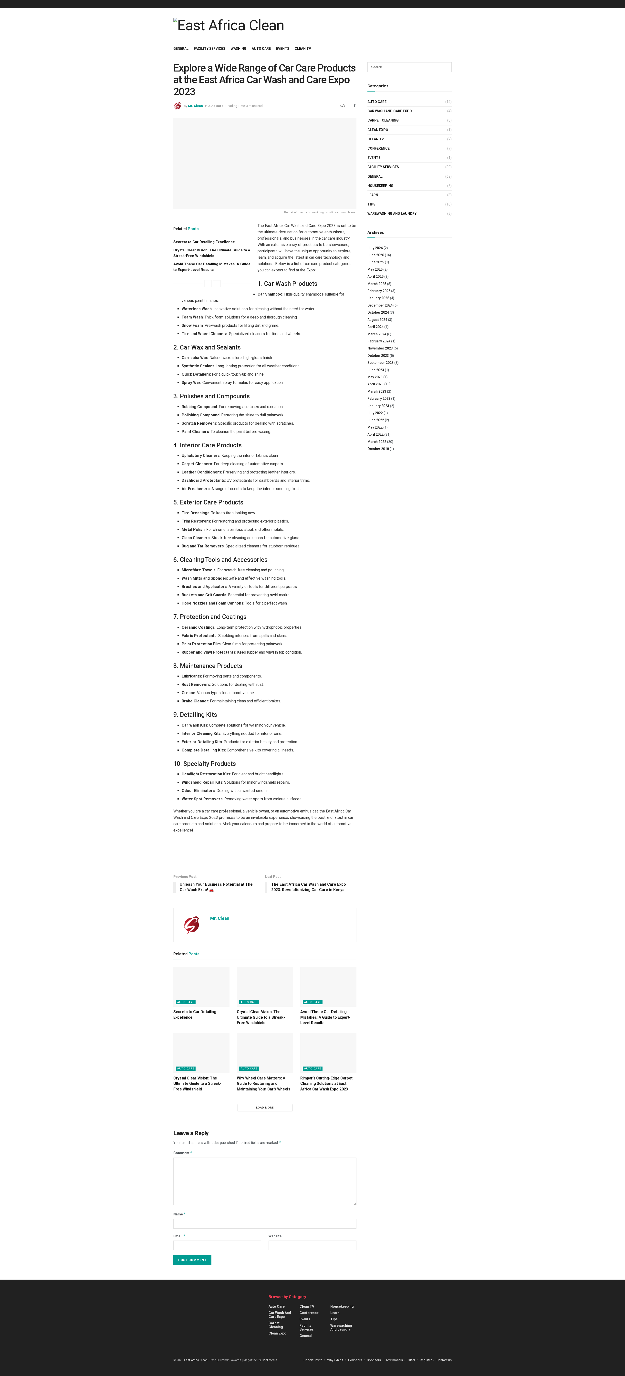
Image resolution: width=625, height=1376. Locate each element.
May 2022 (375, 427)
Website (275, 1236)
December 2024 (380, 305)
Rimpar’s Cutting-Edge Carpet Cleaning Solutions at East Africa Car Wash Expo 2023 (326, 1083)
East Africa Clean (196, 1360)
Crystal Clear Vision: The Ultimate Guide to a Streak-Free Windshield (261, 1017)
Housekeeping (380, 186)
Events (282, 49)
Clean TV (303, 49)
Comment (183, 1152)
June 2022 (375, 420)
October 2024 (378, 312)
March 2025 (376, 284)
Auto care (261, 49)
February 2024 (378, 341)
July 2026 (375, 248)
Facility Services (209, 49)
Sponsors (374, 1360)
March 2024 (376, 334)
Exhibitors (355, 1360)
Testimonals (394, 1360)
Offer (411, 1360)
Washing (238, 49)
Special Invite (313, 1360)
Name (179, 1214)
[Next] (216, 283)
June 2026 (375, 255)
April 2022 (375, 434)
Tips (371, 204)
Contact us (444, 1360)
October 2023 (378, 356)
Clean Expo (377, 130)
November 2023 (380, 348)
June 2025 (375, 262)
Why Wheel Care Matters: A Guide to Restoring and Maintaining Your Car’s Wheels (263, 1083)
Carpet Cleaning (383, 120)
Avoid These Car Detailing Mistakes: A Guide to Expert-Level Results (325, 1017)
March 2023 (376, 391)
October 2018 (378, 449)
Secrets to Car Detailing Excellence (204, 242)
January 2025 (378, 298)
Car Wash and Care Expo (389, 111)
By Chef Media (267, 1360)
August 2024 (377, 320)
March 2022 (376, 442)
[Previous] (208, 283)
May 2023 (375, 377)
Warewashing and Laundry (392, 214)
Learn (372, 195)
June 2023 (375, 370)
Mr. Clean (195, 106)
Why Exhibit (335, 1360)
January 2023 (378, 406)
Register (426, 1360)
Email (179, 1236)
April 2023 (375, 384)
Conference (378, 148)
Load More (265, 1107)
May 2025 (375, 269)
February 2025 (378, 291)
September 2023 (380, 363)
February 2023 (378, 398)
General (180, 49)
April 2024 (375, 327)
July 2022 (375, 413)
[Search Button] (447, 67)
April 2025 (375, 276)
